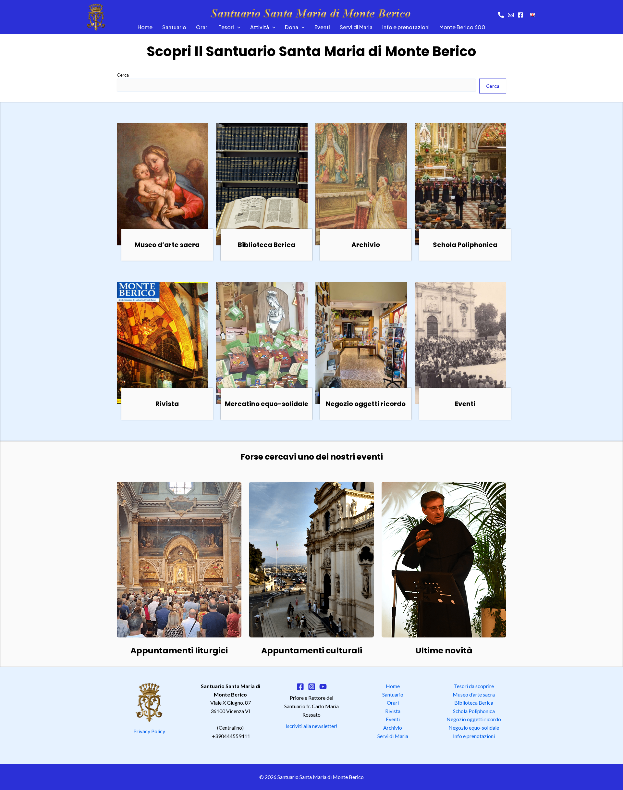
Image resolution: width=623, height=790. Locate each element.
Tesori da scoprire (474, 686)
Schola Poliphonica (474, 711)
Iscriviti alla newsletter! (311, 726)
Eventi (322, 27)
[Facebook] (520, 15)
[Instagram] (311, 686)
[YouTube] (323, 686)
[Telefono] (501, 15)
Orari (202, 27)
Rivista (392, 711)
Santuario (174, 27)
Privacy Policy (149, 731)
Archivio (392, 727)
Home (145, 27)
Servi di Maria (356, 27)
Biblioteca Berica (473, 702)
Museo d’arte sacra (474, 694)
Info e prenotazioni (406, 27)
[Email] (511, 15)
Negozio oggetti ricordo (473, 719)
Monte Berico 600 (462, 27)
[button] (237, 27)
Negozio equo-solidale (473, 727)
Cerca (123, 75)
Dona (291, 27)
